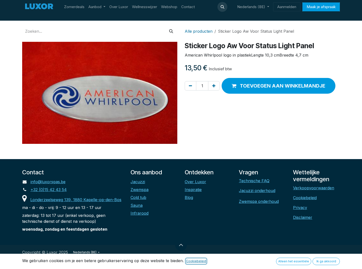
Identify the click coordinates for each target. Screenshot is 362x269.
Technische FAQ (254, 180)
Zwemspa (139, 189)
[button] (222, 7)
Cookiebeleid (305, 197)
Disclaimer (302, 217)
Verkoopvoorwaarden (313, 187)
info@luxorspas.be (48, 181)
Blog (189, 197)
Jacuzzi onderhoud (257, 190)
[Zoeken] (171, 31)
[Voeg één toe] (214, 85)
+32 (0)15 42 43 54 (49, 189)
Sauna (137, 205)
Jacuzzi (138, 181)
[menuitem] (74, 7)
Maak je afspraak (321, 6)
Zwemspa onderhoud (259, 201)
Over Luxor (195, 181)
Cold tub (138, 197)
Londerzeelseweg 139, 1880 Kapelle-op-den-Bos (75, 199)
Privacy (300, 207)
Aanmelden (286, 6)
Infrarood (139, 213)
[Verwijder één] (190, 85)
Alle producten (199, 31)
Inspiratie (193, 189)
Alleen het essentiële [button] (293, 261)
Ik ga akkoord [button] (326, 261)
